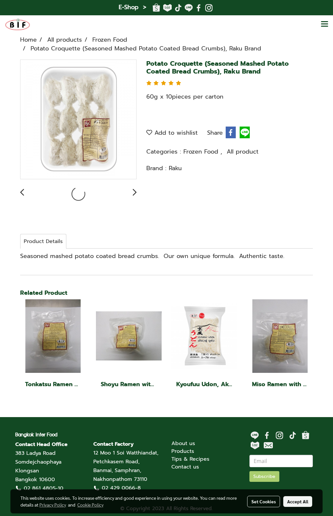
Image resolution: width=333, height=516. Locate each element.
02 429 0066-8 (121, 488)
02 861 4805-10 (43, 488)
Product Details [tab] (43, 241)
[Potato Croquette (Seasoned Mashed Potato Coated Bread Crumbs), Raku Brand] (78, 120)
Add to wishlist (175, 132)
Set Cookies (263, 501)
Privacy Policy (52, 505)
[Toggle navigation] (324, 24)
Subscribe (264, 476)
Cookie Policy (90, 505)
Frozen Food (201, 151)
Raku (175, 168)
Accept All (297, 501)
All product (243, 151)
